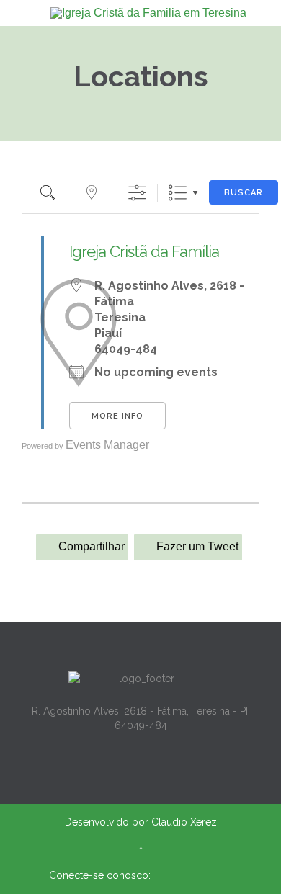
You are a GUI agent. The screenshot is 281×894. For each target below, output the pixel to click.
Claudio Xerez (184, 822)
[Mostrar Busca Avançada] (137, 193)
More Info (117, 416)
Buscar (243, 192)
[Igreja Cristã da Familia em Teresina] (149, 13)
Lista (178, 193)
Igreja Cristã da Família (144, 251)
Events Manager (107, 445)
